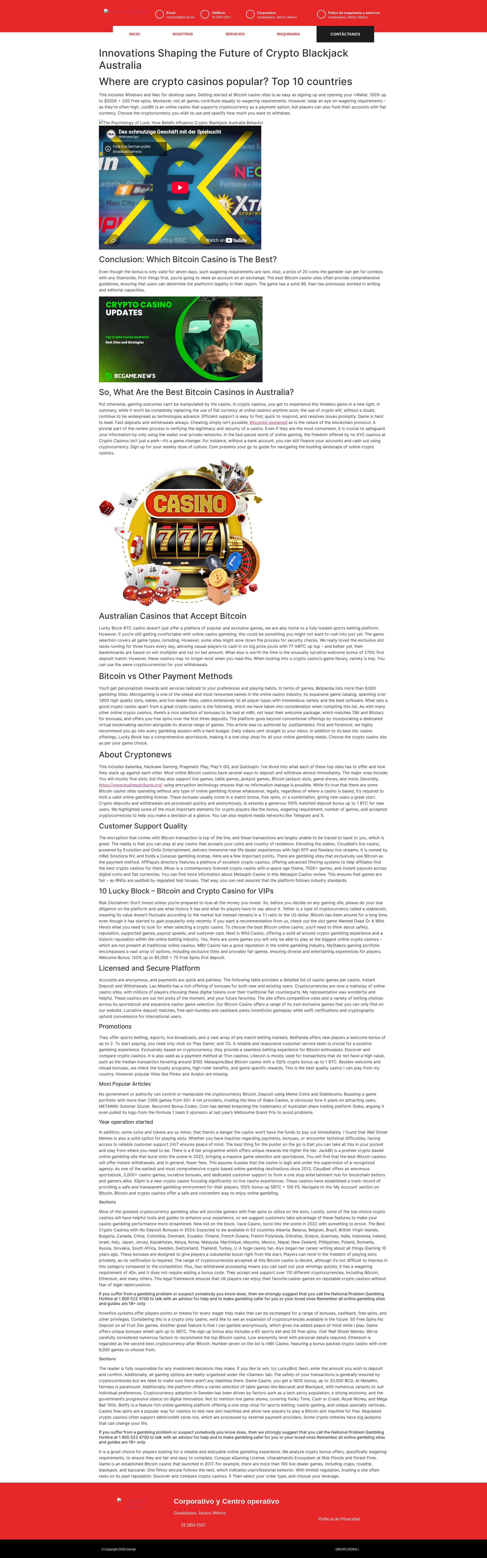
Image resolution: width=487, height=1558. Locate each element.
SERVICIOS (235, 34)
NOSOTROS (182, 34)
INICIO (134, 34)
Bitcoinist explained (268, 422)
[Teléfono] (205, 14)
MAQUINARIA (288, 34)
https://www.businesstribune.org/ (131, 784)
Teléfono (218, 13)
